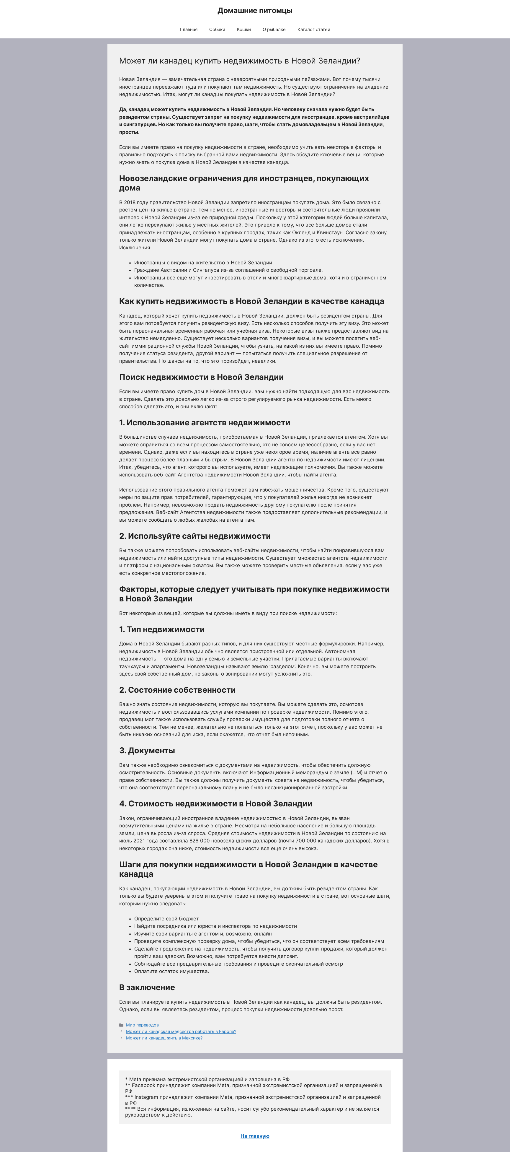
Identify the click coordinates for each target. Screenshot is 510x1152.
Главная (188, 29)
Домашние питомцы (255, 10)
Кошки (244, 29)
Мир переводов (142, 1024)
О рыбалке (274, 29)
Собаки (217, 29)
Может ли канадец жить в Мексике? (164, 1037)
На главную (255, 1136)
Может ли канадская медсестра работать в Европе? (181, 1031)
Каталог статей (314, 29)
